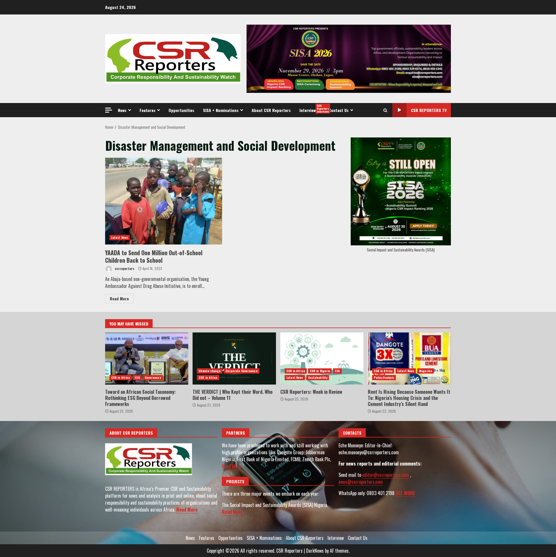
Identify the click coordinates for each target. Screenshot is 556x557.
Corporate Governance (242, 371)
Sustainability (317, 377)
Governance (153, 377)
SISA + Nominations (221, 110)
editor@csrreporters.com (385, 474)
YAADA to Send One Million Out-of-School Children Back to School (163, 201)
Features (148, 110)
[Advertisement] (348, 58)
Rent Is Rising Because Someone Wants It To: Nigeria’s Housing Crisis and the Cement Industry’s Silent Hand (409, 358)
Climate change (209, 371)
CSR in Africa (120, 377)
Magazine (425, 371)
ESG (137, 377)
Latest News (119, 237)
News (122, 110)
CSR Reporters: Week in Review (321, 358)
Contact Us (339, 110)
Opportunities (181, 110)
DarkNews (315, 550)
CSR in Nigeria (320, 371)
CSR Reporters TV (429, 110)
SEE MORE (405, 493)
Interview (311, 108)
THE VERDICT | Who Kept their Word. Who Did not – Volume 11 (234, 358)
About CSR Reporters (271, 110)
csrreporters (124, 268)
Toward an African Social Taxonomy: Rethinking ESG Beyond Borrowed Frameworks (146, 358)
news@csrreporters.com (361, 481)
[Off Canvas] (108, 110)
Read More (119, 298)
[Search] (385, 110)
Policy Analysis (384, 377)
